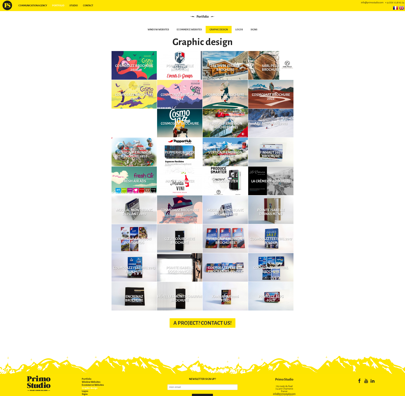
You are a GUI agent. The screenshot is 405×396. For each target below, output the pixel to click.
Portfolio (58, 5)
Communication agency (32, 5)
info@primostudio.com (372, 2)
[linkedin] (372, 381)
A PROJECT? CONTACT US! (202, 323)
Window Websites (158, 29)
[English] (401, 7)
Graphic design (218, 29)
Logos (239, 29)
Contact (88, 5)
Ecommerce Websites (189, 29)
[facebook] (359, 381)
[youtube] (366, 381)
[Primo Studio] (7, 5)
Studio (73, 5)
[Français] (395, 7)
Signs (254, 29)
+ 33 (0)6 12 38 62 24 (394, 2)
